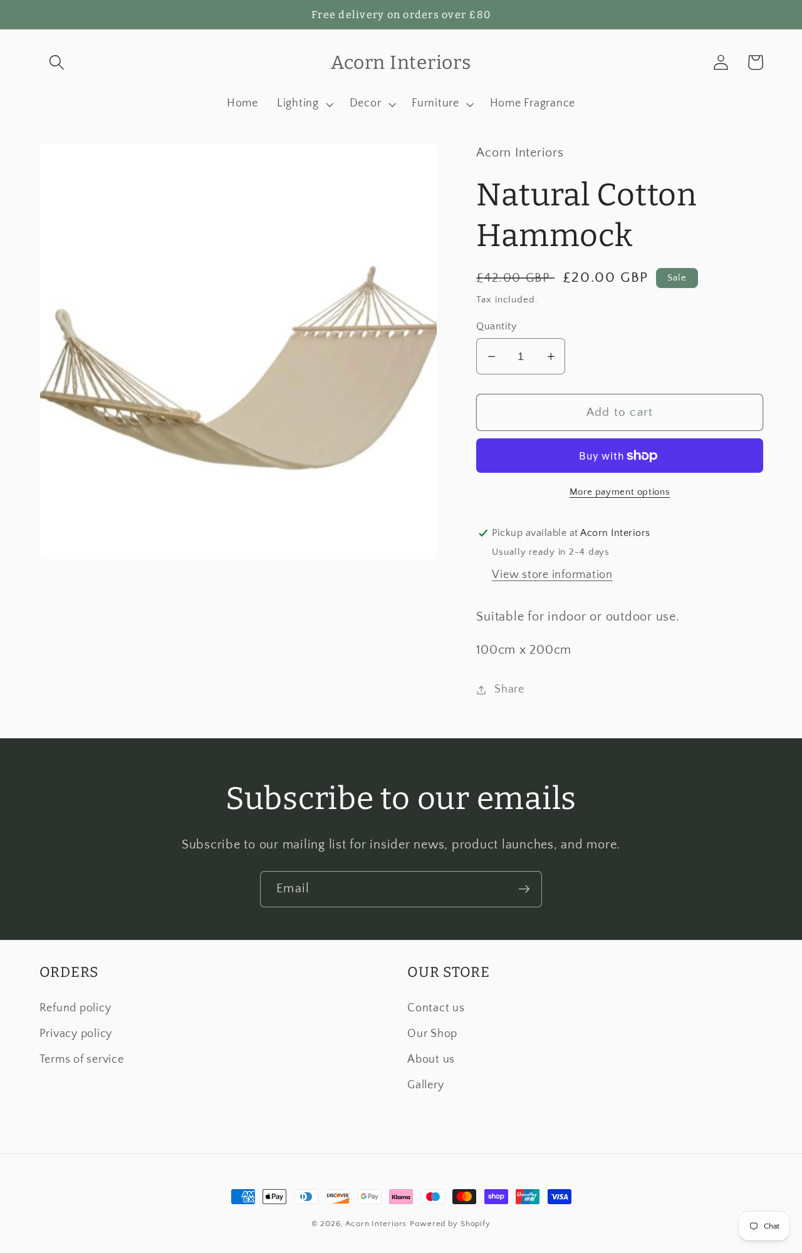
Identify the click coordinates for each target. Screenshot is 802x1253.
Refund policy (75, 1008)
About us (431, 1059)
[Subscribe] (524, 889)
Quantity (496, 326)
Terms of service (81, 1059)
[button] (56, 62)
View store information (552, 575)
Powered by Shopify (450, 1223)
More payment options (620, 492)
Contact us (436, 1008)
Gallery (425, 1085)
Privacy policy (76, 1034)
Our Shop (432, 1034)
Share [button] (509, 689)
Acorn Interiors (376, 1223)
